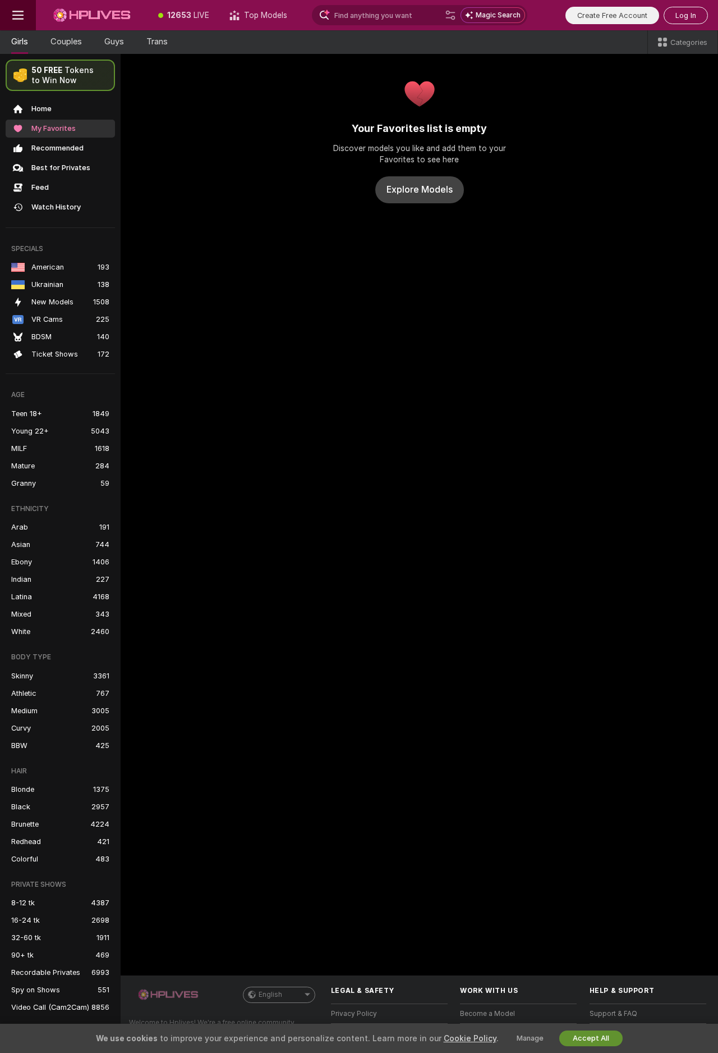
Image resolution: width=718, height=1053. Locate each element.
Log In (685, 15)
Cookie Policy (470, 1038)
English (270, 995)
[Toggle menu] (18, 15)
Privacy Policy (354, 1014)
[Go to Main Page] (92, 15)
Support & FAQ (613, 1014)
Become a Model (487, 1014)
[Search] (450, 15)
